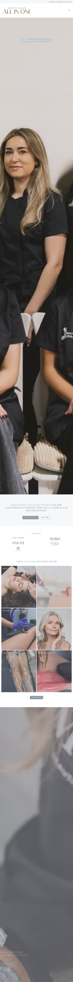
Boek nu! (9, 958)
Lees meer (30, 606)
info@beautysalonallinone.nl (64, 1)
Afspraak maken (30, 517)
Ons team (45, 517)
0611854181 (52, 1)
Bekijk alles (36, 697)
